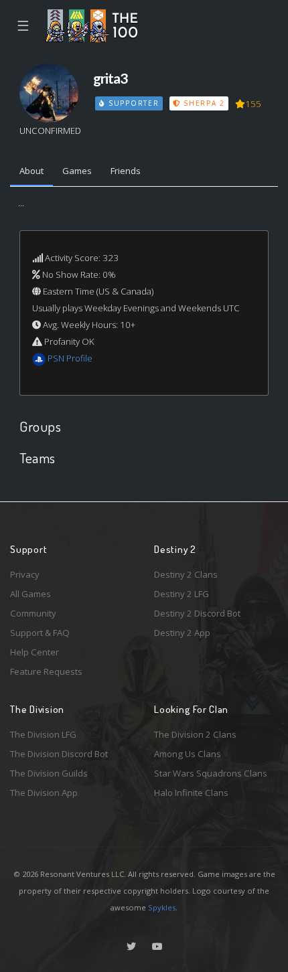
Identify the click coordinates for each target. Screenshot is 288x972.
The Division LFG (43, 734)
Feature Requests (46, 671)
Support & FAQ (40, 633)
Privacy (25, 574)
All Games (30, 594)
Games (77, 171)
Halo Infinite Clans (191, 793)
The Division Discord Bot (59, 754)
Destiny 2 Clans (186, 574)
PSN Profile (70, 358)
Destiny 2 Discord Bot (197, 613)
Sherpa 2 (202, 103)
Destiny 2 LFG (181, 594)
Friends (126, 171)
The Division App (44, 793)
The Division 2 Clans (195, 734)
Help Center (34, 652)
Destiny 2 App (182, 633)
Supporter (132, 103)
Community (33, 613)
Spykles (161, 907)
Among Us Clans (187, 754)
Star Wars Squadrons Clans (210, 773)
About (31, 171)
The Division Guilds (49, 773)
